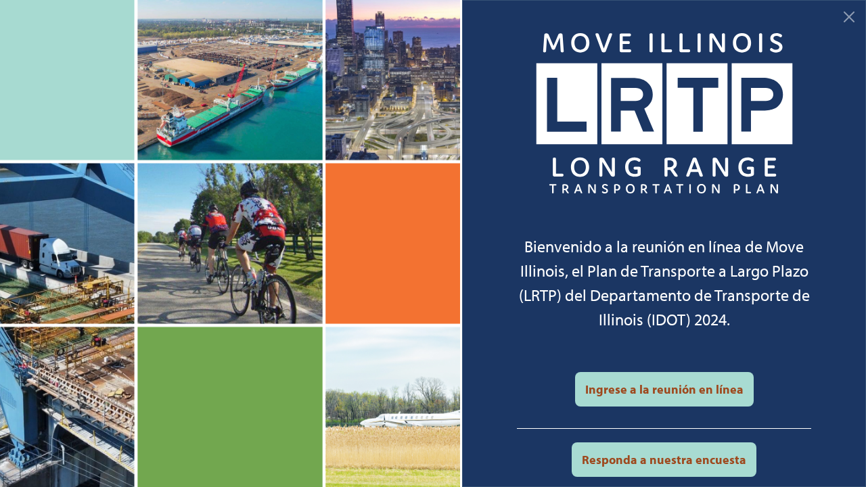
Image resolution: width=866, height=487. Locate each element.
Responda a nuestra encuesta (664, 459)
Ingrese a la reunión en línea (664, 389)
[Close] (849, 17)
